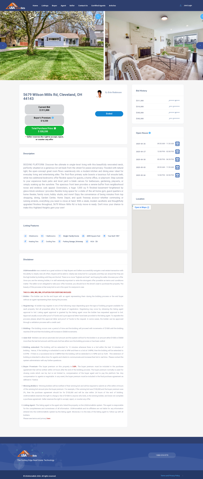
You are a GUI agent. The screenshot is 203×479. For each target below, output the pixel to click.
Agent (63, 6)
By (113, 92)
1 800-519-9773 (162, 455)
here (48, 418)
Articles (112, 6)
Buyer (54, 6)
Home (35, 6)
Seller (72, 6)
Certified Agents (98, 6)
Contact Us (83, 6)
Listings (45, 6)
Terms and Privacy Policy (170, 476)
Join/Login (187, 5)
